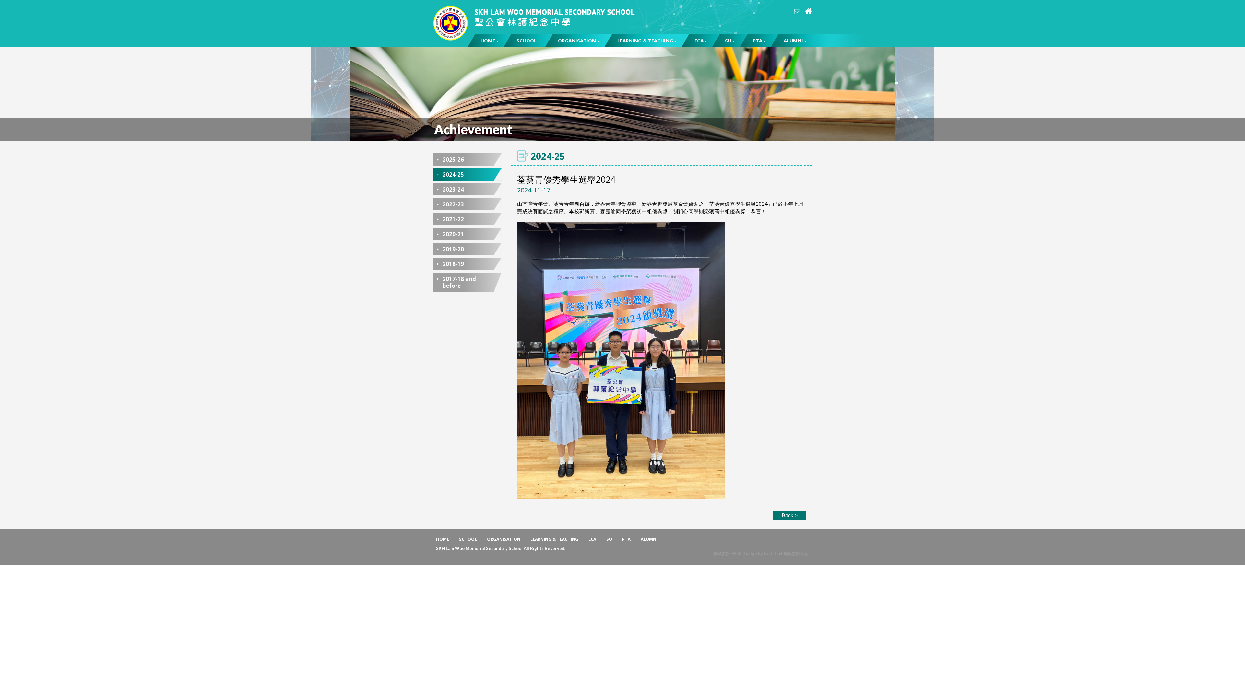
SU (728, 40)
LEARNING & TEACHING (645, 40)
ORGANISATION (577, 40)
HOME (487, 40)
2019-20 (453, 249)
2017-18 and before (459, 282)
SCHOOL (526, 40)
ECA (699, 40)
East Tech (774, 553)
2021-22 (453, 219)
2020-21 (453, 234)
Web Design (744, 553)
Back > (790, 515)
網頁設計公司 (796, 553)
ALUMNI (793, 40)
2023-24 (453, 189)
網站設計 (722, 553)
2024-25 (453, 174)
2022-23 (453, 204)
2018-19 (453, 264)
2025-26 (453, 159)
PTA (757, 40)
